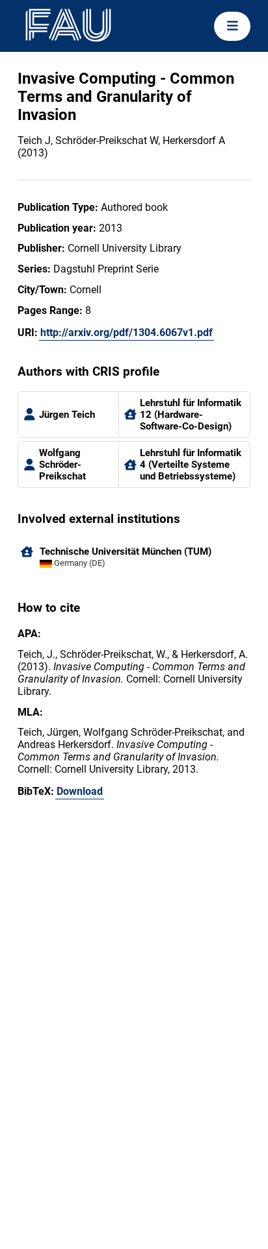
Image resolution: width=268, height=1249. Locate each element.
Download (80, 791)
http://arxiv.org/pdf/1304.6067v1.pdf (126, 332)
